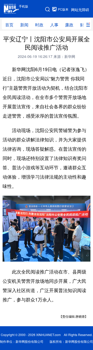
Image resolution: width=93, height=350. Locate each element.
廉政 (69, 25)
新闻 (24, 25)
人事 (54, 25)
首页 (9, 25)
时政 (39, 25)
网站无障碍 (80, 9)
